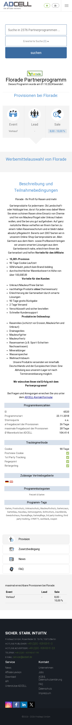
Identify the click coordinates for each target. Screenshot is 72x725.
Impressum (45, 693)
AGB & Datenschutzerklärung (50, 678)
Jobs (41, 672)
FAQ (41, 684)
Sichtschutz (48, 512)
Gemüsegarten (35, 512)
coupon (53, 519)
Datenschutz (45, 688)
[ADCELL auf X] (31, 705)
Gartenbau (12, 512)
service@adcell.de (22, 657)
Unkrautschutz (32, 508)
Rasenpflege (26, 515)
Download (10, 676)
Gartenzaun (62, 508)
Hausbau (22, 512)
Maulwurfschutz (48, 508)
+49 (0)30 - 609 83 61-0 (39, 643)
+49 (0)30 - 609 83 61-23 (41, 648)
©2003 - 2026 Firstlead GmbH (36, 717)
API (7, 681)
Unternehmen (46, 667)
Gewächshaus (13, 515)
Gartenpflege (39, 515)
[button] (36, 52)
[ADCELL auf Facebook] (16, 705)
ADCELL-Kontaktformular (39, 397)
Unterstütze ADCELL (16, 685)
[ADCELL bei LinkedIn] (23, 705)
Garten (8, 508)
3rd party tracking (54, 515)
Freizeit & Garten (37, 494)
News (8, 667)
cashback (44, 519)
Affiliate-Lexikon (13, 672)
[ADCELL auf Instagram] (8, 705)
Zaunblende (60, 512)
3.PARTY (35, 519)
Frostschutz (18, 508)
